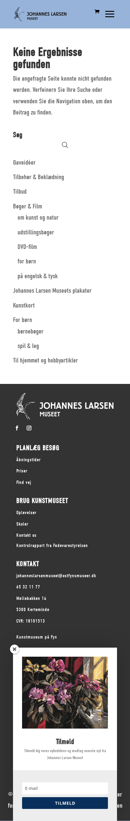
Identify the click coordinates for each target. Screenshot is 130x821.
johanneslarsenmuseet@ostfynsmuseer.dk (56, 575)
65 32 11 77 (28, 587)
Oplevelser (26, 512)
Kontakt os (26, 535)
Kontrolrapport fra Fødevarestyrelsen (52, 545)
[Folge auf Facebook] (17, 428)
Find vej (23, 482)
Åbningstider (28, 459)
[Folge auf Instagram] (29, 428)
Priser (22, 471)
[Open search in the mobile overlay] (65, 144)
